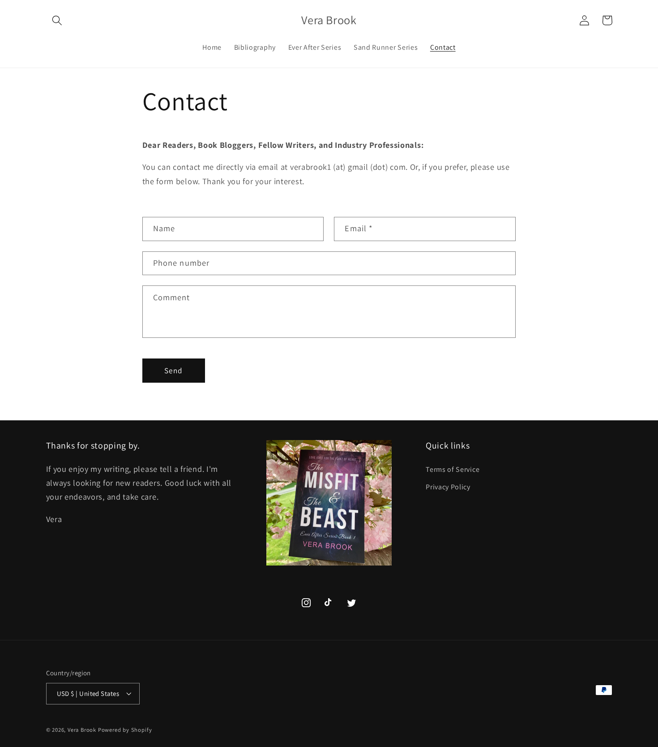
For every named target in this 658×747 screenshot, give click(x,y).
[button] (57, 20)
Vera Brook (82, 730)
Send (173, 370)
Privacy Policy (448, 487)
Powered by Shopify (125, 730)
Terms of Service (452, 469)
